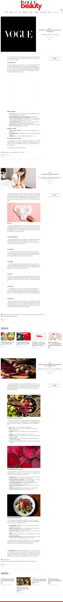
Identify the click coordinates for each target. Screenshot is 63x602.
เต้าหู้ (30, 531)
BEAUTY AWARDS (43, 12)
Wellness (4, 564)
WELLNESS (31, 12)
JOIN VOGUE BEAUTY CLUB (57, 600)
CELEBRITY (36, 12)
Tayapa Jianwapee (5, 346)
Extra (49, 12)
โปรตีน (10, 532)
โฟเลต (20, 385)
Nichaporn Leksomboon (37, 592)
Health (7, 564)
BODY (20, 12)
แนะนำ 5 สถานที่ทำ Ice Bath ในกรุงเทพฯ (16, 147)
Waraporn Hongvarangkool (50, 180)
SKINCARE (11, 12)
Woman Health (5, 319)
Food (9, 564)
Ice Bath (4, 154)
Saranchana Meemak (50, 36)
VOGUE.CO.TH (55, 12)
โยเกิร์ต (32, 531)
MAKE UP (6, 12)
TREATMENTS (25, 12)
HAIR (16, 12)
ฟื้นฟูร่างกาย (7, 154)
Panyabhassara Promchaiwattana (7, 592)
